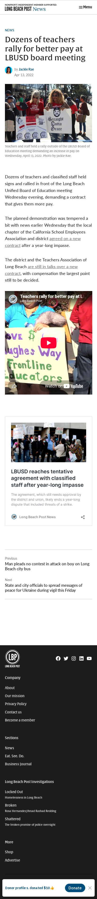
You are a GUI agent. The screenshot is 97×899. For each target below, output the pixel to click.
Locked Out (23, 794)
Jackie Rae (26, 69)
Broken (30, 808)
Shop (9, 852)
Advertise (12, 860)
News (9, 30)
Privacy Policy (16, 704)
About (10, 688)
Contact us (13, 712)
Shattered (30, 822)
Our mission (14, 696)
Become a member (20, 720)
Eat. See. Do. (14, 756)
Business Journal (18, 764)
